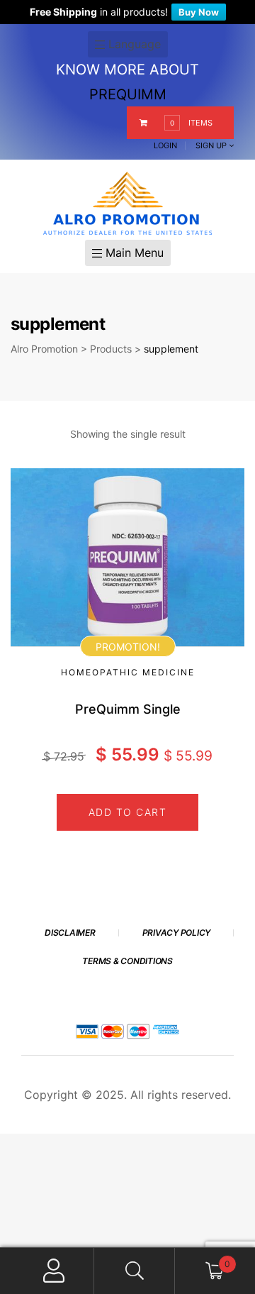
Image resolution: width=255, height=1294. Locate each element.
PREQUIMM (127, 94)
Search (134, 1271)
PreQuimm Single (128, 709)
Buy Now (198, 12)
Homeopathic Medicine (128, 672)
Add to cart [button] (128, 812)
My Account (54, 1271)
